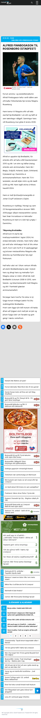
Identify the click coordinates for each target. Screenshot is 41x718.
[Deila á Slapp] (20, 327)
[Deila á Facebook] (3, 327)
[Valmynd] (37, 2)
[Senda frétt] (14, 327)
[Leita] (32, 2)
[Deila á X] (9, 327)
